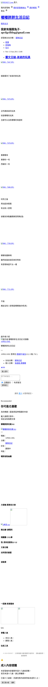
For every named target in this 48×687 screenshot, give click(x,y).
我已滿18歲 (5, 682)
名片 (7, 48)
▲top (3, 367)
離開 (12, 682)
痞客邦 (19, 354)
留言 (24, 354)
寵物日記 (19, 38)
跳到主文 (4, 24)
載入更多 (5, 371)
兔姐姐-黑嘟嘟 (20, 363)
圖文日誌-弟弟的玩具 (17, 57)
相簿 (7, 42)
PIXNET (10, 653)
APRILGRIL (5, 341)
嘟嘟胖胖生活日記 (15, 17)
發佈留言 (5, 385)
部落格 (8, 45)
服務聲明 (24, 656)
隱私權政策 (39, 653)
